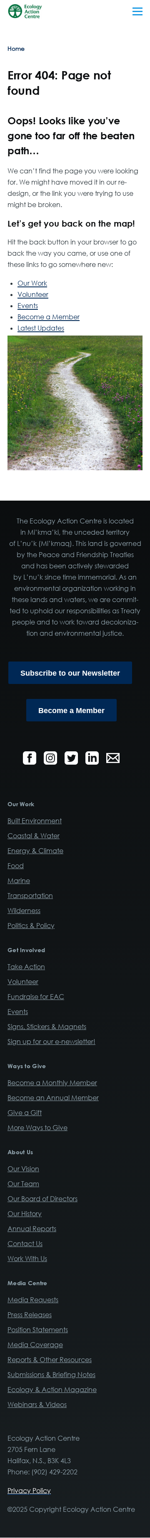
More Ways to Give (38, 1127)
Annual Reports (32, 1228)
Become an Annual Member (53, 1098)
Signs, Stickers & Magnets (47, 1026)
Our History (25, 1214)
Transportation (30, 895)
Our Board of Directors (43, 1199)
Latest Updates (41, 328)
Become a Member (49, 317)
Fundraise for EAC (36, 996)
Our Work (32, 283)
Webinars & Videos (37, 1404)
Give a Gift (25, 1112)
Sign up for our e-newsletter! (51, 1041)
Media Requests (33, 1300)
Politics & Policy (31, 925)
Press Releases (30, 1315)
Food (16, 866)
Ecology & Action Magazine (52, 1389)
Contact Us (25, 1243)
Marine (19, 880)
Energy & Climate (35, 851)
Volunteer (33, 294)
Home (16, 48)
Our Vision (23, 1169)
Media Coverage (35, 1345)
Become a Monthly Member (52, 1083)
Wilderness (24, 910)
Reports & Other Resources (50, 1359)
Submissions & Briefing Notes (51, 1374)
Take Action (26, 967)
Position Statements (38, 1330)
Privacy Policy (29, 1490)
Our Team (23, 1184)
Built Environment (35, 821)
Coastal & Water (34, 836)
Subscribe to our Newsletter (70, 673)
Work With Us (27, 1258)
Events (28, 305)
